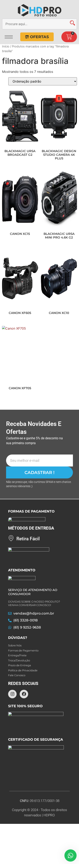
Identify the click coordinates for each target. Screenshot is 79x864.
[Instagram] (12, 694)
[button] (9, 35)
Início (5, 46)
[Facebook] (24, 694)
